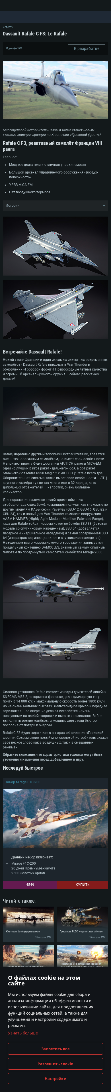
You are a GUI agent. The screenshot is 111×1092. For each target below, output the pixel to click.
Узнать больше (23, 1033)
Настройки (55, 1078)
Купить (83, 885)
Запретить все (55, 1048)
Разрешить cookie (55, 1063)
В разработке (86, 48)
